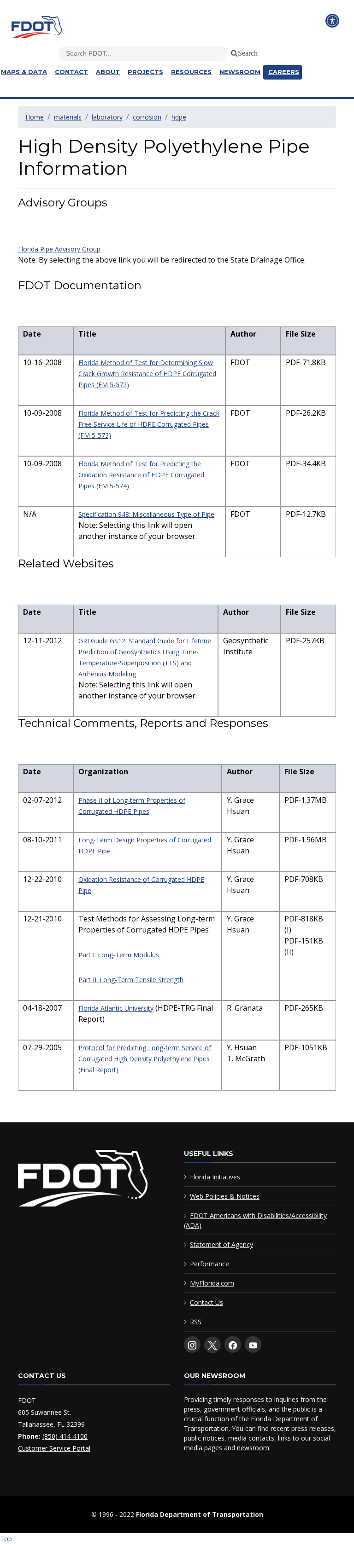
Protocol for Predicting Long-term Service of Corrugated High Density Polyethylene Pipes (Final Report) (144, 1058)
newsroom (253, 1447)
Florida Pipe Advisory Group (59, 249)
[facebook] (232, 1344)
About (108, 71)
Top (6, 1538)
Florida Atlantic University (115, 1008)
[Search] (232, 51)
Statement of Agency (221, 1244)
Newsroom (239, 71)
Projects (145, 71)
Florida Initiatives (215, 1176)
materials (68, 117)
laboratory (107, 117)
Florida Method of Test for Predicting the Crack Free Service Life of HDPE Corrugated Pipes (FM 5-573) (148, 424)
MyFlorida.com (212, 1283)
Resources (191, 71)
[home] (83, 1180)
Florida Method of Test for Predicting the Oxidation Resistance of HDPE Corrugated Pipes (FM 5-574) (141, 474)
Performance (209, 1263)
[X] (212, 1345)
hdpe (178, 117)
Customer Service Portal (54, 1448)
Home (34, 117)
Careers (283, 71)
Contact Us (206, 1302)
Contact (71, 71)
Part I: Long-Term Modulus (118, 954)
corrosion (147, 117)
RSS (195, 1321)
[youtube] (253, 1344)
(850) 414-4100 (65, 1436)
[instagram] (192, 1344)
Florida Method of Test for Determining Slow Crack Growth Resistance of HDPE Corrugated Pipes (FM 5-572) (147, 373)
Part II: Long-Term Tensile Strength (130, 979)
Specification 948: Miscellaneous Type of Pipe (146, 514)
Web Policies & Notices (225, 1196)
